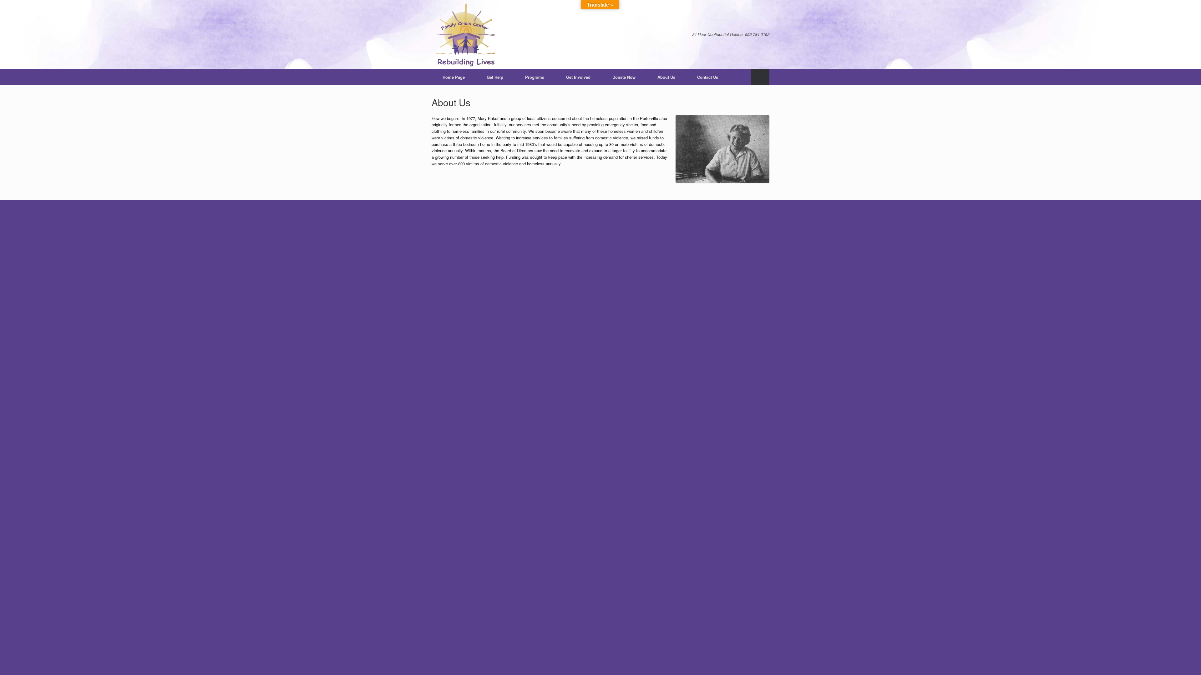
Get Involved (578, 77)
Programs (534, 77)
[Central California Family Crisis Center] (466, 34)
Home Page (454, 77)
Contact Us (707, 77)
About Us (666, 77)
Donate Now (624, 77)
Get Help (495, 77)
